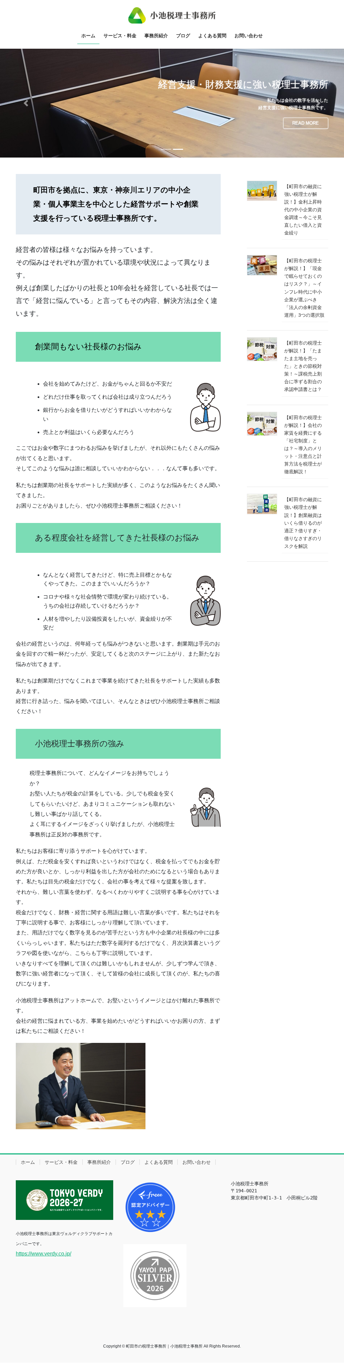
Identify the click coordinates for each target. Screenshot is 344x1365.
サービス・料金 (61, 1161)
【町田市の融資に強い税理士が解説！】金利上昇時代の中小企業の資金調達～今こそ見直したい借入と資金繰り (303, 209)
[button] (26, 103)
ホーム (28, 1161)
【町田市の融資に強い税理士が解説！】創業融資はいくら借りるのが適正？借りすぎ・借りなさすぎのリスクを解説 (303, 523)
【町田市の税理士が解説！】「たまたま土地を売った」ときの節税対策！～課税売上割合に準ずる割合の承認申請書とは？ (303, 366)
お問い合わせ (196, 1161)
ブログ (128, 1161)
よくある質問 (158, 1161)
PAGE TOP (329, 1318)
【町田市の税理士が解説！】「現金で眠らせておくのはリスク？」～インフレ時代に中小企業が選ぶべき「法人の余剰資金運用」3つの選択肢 (304, 288)
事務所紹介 (99, 1161)
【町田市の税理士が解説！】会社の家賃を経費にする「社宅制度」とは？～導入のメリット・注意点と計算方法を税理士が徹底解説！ (303, 444)
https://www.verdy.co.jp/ (43, 1253)
